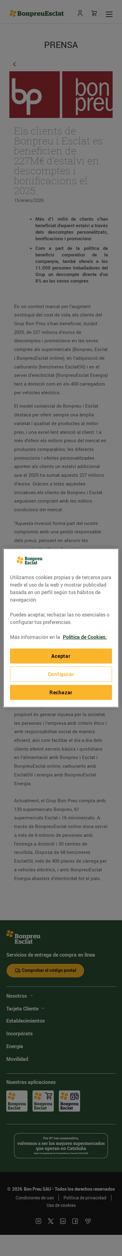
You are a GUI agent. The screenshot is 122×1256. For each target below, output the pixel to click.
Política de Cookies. (85, 637)
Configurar (61, 674)
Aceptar (61, 656)
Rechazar (61, 692)
